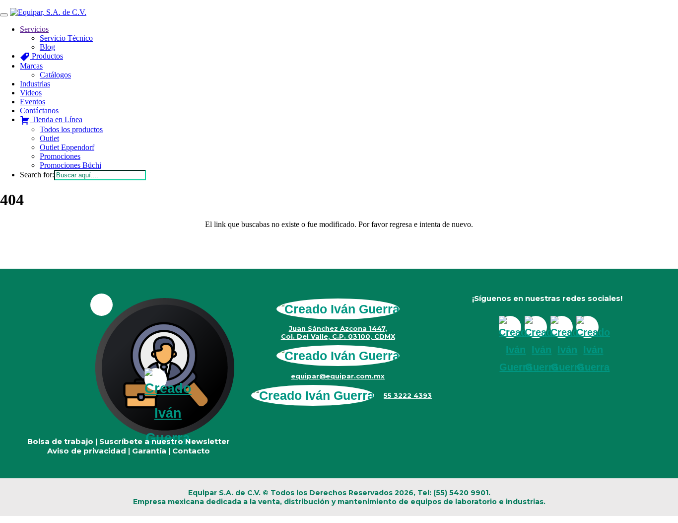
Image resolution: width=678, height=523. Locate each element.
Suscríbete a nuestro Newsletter (164, 441)
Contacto (191, 450)
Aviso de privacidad (86, 450)
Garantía (149, 450)
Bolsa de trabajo (60, 441)
